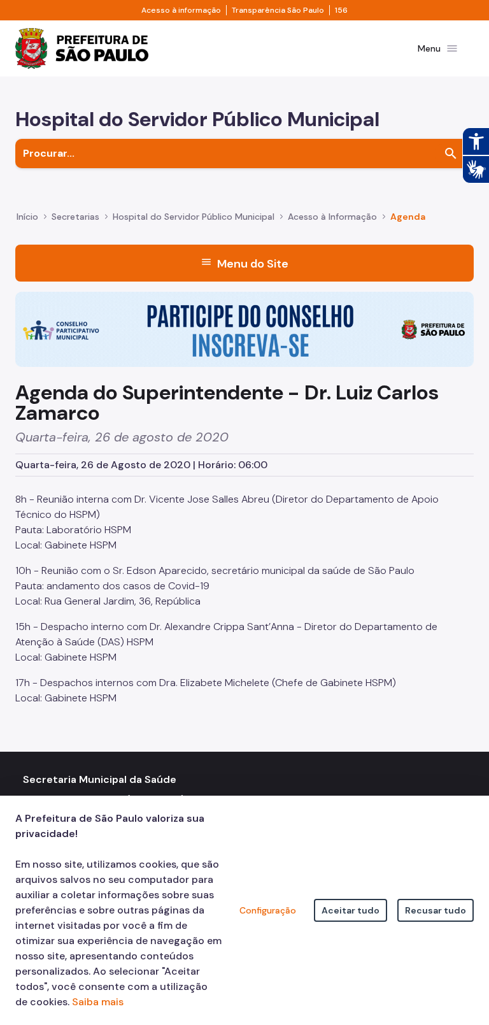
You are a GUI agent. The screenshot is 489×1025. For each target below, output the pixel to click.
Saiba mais (98, 1001)
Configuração (267, 910)
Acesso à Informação (332, 216)
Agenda (407, 216)
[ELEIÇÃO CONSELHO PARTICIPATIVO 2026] (244, 328)
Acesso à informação (181, 10)
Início (27, 216)
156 (341, 10)
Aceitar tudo (350, 910)
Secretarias (75, 216)
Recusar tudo (435, 910)
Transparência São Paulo (278, 10)
